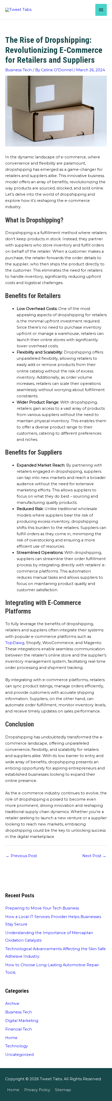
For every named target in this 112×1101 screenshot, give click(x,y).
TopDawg (14, 642)
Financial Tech (18, 1029)
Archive (12, 1003)
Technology (16, 1046)
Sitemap (63, 1090)
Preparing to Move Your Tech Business (42, 908)
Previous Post (21, 855)
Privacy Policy (37, 1090)
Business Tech (18, 70)
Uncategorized (19, 1054)
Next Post (94, 855)
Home (11, 1037)
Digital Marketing (21, 1020)
